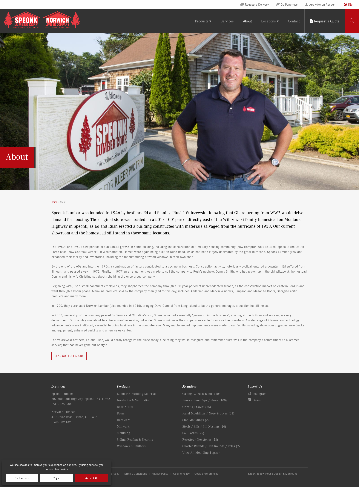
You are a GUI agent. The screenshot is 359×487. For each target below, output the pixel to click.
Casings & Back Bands (202, 393)
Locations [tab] (268, 21)
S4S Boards (193, 433)
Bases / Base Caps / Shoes (204, 400)
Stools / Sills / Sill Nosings (204, 426)
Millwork (123, 426)
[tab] (352, 21)
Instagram (259, 393)
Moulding (123, 433)
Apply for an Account (322, 4)
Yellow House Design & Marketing (277, 473)
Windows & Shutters (131, 446)
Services (227, 21)
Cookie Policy (181, 473)
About (247, 21)
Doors (121, 413)
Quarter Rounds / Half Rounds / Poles (212, 446)
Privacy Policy (160, 473)
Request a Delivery (257, 4)
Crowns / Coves (196, 406)
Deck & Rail (125, 406)
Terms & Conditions (135, 473)
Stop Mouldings (196, 419)
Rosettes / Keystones (200, 439)
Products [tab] (201, 21)
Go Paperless (289, 4)
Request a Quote (326, 21)
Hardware (123, 419)
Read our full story (69, 356)
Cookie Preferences (206, 473)
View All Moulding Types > (201, 452)
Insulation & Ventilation (133, 400)
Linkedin (258, 400)
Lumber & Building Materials (137, 393)
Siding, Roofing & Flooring (135, 439)
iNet (350, 4)
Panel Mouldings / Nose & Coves (208, 413)
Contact (294, 21)
